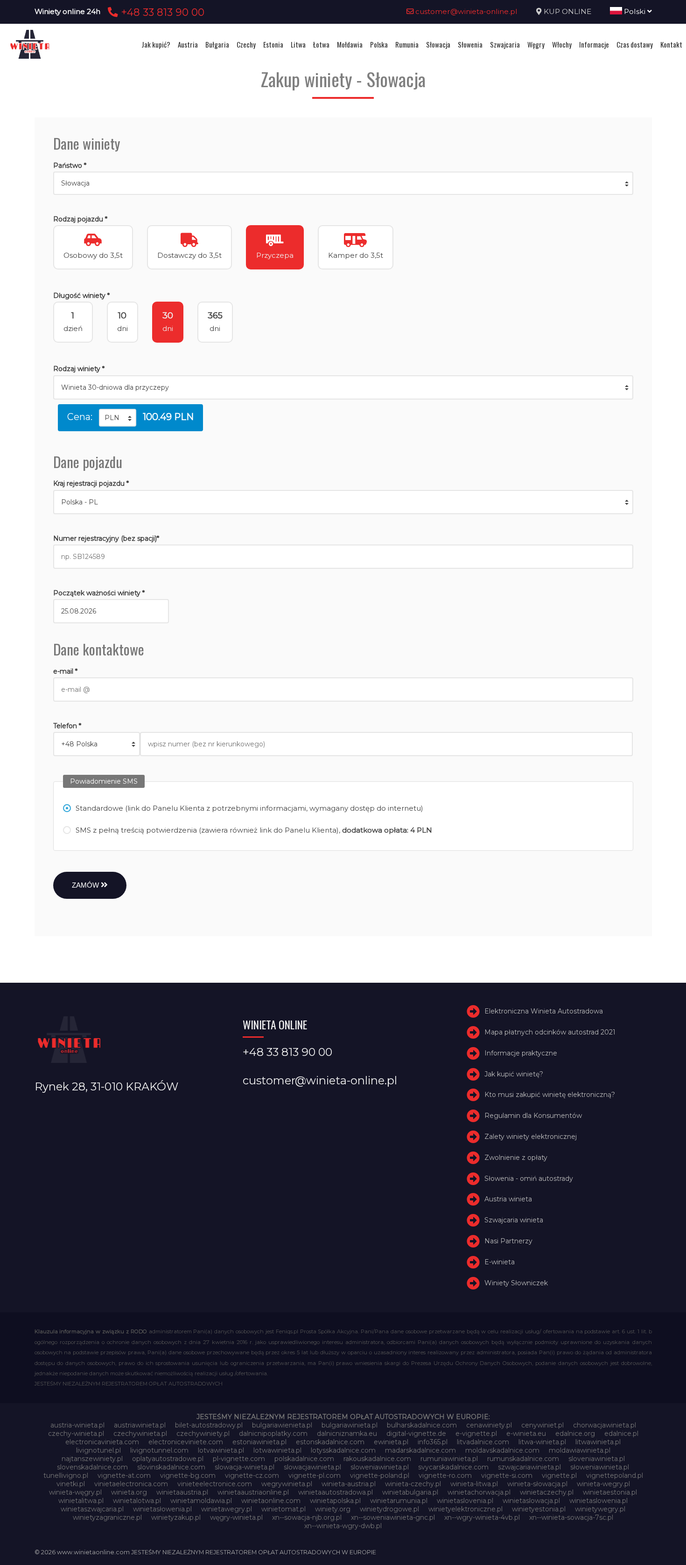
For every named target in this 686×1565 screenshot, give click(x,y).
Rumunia (407, 44)
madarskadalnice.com (420, 1450)
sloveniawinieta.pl (596, 1459)
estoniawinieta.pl (259, 1442)
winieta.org (129, 1492)
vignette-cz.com (252, 1475)
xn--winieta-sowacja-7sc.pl (571, 1517)
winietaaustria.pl (182, 1492)
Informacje (594, 44)
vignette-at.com (124, 1475)
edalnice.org (575, 1433)
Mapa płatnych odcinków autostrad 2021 (550, 1032)
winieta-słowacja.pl (537, 1484)
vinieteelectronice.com (214, 1484)
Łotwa (321, 44)
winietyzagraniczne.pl (107, 1517)
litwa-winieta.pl (542, 1442)
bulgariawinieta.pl (350, 1425)
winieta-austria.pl (349, 1484)
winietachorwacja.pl (479, 1492)
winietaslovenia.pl (465, 1500)
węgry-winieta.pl (236, 1517)
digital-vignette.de (416, 1433)
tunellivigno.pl (65, 1475)
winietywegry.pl (600, 1509)
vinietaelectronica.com (131, 1484)
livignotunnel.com (159, 1450)
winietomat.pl (283, 1509)
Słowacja (438, 44)
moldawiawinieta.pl (579, 1450)
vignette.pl (559, 1475)
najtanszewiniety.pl (92, 1459)
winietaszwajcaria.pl (92, 1509)
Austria (188, 44)
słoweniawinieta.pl (599, 1467)
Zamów (86, 885)
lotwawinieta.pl (277, 1450)
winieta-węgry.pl (75, 1492)
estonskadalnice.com (330, 1442)
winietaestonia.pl (610, 1492)
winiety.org (332, 1509)
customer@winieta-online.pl (465, 11)
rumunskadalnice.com (523, 1459)
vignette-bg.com (188, 1475)
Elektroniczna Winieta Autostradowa (543, 1011)
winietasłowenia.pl (162, 1509)
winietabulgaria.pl (410, 1492)
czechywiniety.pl (203, 1433)
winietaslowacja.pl (531, 1500)
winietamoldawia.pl (201, 1500)
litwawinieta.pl (598, 1442)
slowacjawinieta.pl (312, 1467)
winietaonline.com (271, 1500)
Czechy (246, 44)
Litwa (298, 44)
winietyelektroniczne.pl (465, 1509)
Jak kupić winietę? (513, 1074)
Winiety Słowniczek (516, 1283)
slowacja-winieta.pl (244, 1467)
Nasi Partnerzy (508, 1241)
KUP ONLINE (567, 11)
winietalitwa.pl (81, 1500)
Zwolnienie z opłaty (515, 1157)
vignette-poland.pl (379, 1475)
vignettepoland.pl (614, 1475)
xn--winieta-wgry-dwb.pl (343, 1526)
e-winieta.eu (526, 1433)
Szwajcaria (505, 44)
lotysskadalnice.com (343, 1450)
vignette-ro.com (445, 1475)
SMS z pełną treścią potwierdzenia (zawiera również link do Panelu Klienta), (254, 830)
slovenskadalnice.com (92, 1467)
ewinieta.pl (391, 1442)
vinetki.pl (70, 1484)
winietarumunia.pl (398, 1500)
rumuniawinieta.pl (449, 1459)
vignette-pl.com (314, 1475)
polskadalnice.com (304, 1459)
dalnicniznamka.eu (347, 1433)
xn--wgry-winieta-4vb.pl (482, 1517)
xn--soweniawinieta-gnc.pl (393, 1517)
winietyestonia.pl (539, 1509)
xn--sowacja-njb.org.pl (307, 1517)
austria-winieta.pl (77, 1425)
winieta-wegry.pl (603, 1484)
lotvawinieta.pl (221, 1450)
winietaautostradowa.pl (335, 1492)
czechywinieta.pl (140, 1433)
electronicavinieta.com (102, 1442)
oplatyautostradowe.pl (167, 1459)
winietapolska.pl (335, 1500)
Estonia (273, 44)
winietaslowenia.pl (598, 1500)
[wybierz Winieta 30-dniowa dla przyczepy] (343, 387)
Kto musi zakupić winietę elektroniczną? (549, 1095)
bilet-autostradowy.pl (209, 1425)
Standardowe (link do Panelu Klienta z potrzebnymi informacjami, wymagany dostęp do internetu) (249, 808)
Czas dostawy (634, 44)
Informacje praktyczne (520, 1053)
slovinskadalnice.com (171, 1467)
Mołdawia (350, 44)
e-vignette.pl (476, 1433)
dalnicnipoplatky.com (273, 1433)
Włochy (562, 44)
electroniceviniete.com (185, 1442)
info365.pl (433, 1442)
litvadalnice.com (483, 1442)
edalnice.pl (621, 1433)
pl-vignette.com (239, 1459)
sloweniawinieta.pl (379, 1467)
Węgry (536, 44)
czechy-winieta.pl (76, 1433)
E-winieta (499, 1262)
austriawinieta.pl (140, 1425)
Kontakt (671, 44)
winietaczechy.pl (547, 1492)
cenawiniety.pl (489, 1425)
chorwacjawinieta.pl (604, 1425)
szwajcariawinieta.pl (529, 1467)
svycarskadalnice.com (453, 1467)
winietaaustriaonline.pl (253, 1492)
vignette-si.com (506, 1475)
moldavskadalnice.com (502, 1450)
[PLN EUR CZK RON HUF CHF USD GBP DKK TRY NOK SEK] (117, 418)
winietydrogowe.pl (389, 1509)
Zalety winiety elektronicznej (530, 1136)
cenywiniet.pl (542, 1425)
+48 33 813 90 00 (161, 12)
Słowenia (470, 44)
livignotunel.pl (98, 1450)
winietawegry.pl (226, 1509)
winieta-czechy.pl (413, 1484)
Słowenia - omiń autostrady (528, 1178)
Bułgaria (217, 44)
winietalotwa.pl (137, 1500)
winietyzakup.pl (176, 1517)
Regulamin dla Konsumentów (533, 1115)
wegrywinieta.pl (286, 1484)
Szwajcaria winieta (513, 1220)
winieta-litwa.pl (474, 1484)
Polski (634, 11)
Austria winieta (508, 1199)
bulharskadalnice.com (422, 1425)
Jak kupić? (155, 44)
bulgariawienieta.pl (282, 1425)
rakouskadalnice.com (377, 1459)
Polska (379, 44)
